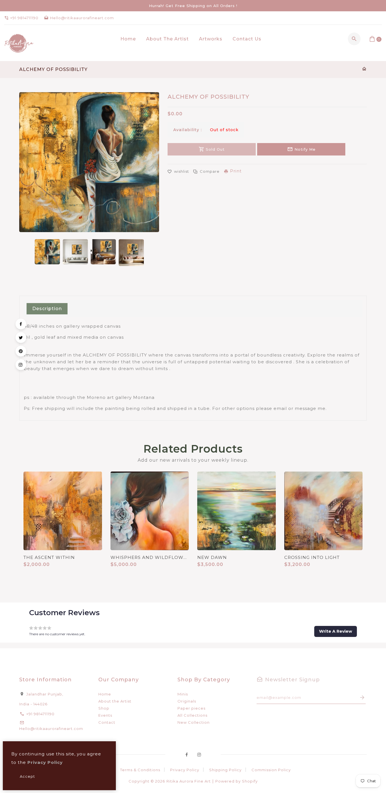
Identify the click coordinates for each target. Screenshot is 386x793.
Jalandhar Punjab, (44, 694)
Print (236, 171)
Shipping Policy (225, 770)
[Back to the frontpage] (364, 69)
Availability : (187, 129)
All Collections (192, 715)
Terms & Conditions (140, 770)
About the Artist (114, 701)
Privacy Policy (184, 770)
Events (105, 715)
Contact (106, 722)
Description (47, 308)
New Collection (193, 722)
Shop (103, 708)
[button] (335, 631)
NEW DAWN (212, 557)
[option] (47, 251)
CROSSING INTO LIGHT (312, 557)
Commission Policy (271, 770)
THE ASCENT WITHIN (49, 557)
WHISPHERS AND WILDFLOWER (149, 557)
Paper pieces (191, 708)
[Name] (362, 697)
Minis (182, 694)
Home (104, 694)
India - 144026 (33, 704)
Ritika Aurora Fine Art (188, 781)
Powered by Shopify (236, 781)
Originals (186, 701)
